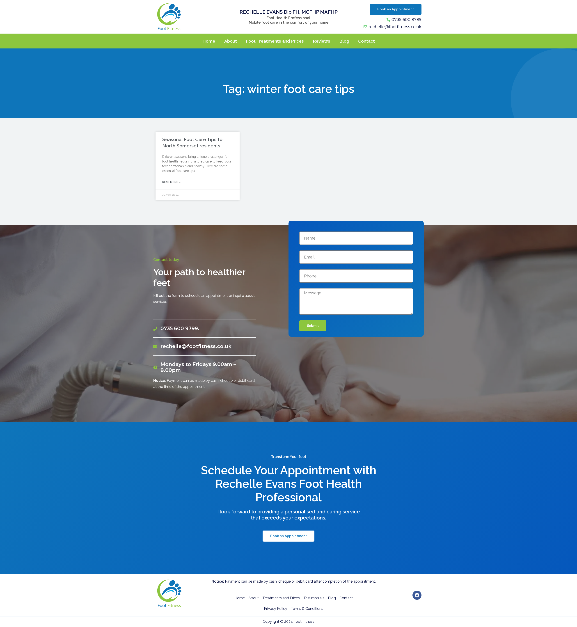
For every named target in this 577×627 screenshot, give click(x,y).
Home (208, 41)
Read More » (171, 182)
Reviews (321, 41)
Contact (366, 41)
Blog (344, 41)
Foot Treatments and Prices (275, 41)
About (230, 41)
